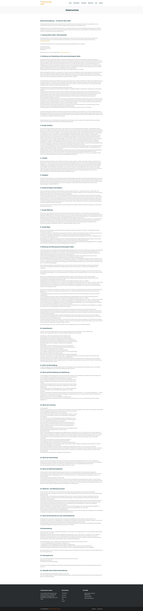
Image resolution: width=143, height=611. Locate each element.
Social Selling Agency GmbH (54, 608)
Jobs (96, 3)
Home (70, 3)
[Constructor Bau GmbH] (47, 3)
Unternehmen (76, 3)
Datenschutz (100, 608)
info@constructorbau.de (45, 41)
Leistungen (83, 3)
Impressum (94, 608)
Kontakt (101, 3)
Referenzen (90, 3)
